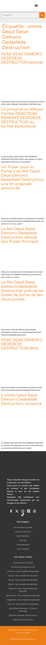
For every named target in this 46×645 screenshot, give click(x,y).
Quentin (23, 639)
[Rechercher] (42, 15)
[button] (36, 5)
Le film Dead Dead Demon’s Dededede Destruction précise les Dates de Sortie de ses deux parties (22, 290)
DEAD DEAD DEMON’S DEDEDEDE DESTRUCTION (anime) (22, 58)
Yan (34, 639)
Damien (28, 639)
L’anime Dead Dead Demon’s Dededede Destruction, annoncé (21, 399)
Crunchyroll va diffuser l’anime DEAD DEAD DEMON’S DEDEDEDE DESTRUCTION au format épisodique (22, 117)
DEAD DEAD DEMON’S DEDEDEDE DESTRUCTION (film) (21, 344)
